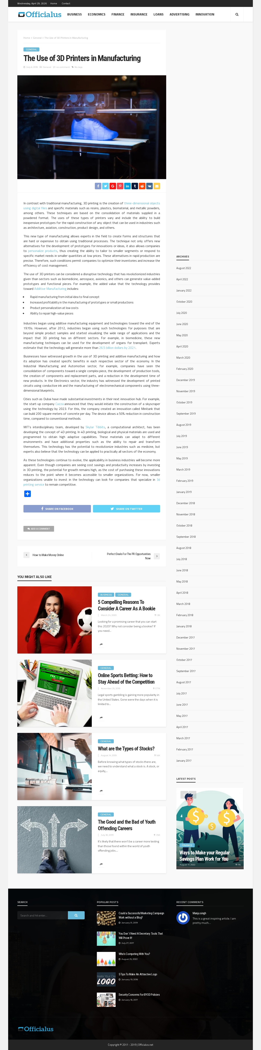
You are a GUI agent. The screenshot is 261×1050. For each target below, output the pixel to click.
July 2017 (181, 693)
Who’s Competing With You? (134, 954)
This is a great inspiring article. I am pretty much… (214, 920)
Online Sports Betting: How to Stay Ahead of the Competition (126, 678)
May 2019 (182, 458)
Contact (66, 3)
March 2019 (183, 470)
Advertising (179, 14)
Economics (96, 14)
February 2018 (184, 615)
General (31, 49)
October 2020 (184, 302)
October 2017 (184, 660)
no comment (63, 67)
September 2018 (186, 537)
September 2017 (186, 671)
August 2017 (183, 682)
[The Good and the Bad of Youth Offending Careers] (54, 839)
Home (53, 3)
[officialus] (39, 14)
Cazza (59, 403)
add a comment (40, 529)
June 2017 (182, 705)
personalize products (42, 250)
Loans (159, 14)
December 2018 (185, 503)
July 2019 (181, 436)
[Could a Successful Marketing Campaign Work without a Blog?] (106, 918)
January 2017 (183, 761)
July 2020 (181, 313)
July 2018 (181, 559)
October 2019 (184, 402)
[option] (210, 828)
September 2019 (186, 414)
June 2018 (182, 570)
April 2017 (182, 727)
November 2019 (185, 391)
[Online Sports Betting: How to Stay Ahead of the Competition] (54, 693)
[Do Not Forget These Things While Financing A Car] (210, 828)
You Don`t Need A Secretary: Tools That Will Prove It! (141, 936)
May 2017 (182, 716)
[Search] (236, 14)
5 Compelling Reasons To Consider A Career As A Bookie (126, 605)
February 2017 (184, 749)
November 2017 (185, 649)
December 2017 (185, 637)
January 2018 (183, 626)
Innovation (205, 14)
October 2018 (184, 525)
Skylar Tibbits (95, 427)
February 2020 (184, 369)
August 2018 (183, 548)
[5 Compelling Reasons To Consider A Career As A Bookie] (54, 620)
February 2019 (184, 481)
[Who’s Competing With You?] (106, 959)
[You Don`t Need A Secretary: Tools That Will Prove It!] (106, 939)
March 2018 (183, 604)
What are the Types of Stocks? (126, 749)
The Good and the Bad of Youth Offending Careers (126, 825)
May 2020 (182, 335)
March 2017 (183, 738)
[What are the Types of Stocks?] (54, 766)
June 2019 (182, 447)
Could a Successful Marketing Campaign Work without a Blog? (141, 915)
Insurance (138, 14)
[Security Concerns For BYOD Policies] (106, 1000)
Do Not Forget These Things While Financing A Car (205, 856)
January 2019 (183, 492)
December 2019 (185, 380)
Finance (118, 14)
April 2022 (182, 279)
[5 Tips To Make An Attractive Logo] (106, 979)
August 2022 (183, 268)
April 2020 (182, 346)
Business (74, 14)
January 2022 (183, 290)
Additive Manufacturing (50, 288)
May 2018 (182, 581)
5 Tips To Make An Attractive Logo (138, 974)
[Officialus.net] (35, 1028)
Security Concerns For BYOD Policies (139, 994)
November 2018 (185, 514)
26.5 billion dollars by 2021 (117, 347)
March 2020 (183, 358)
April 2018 (182, 593)
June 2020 (182, 324)
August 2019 (183, 425)
